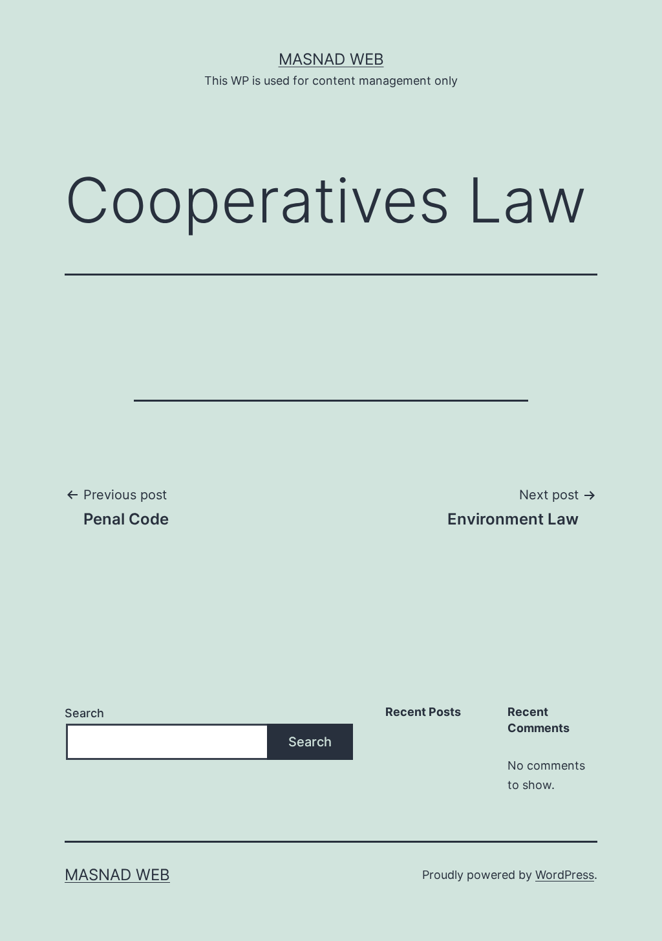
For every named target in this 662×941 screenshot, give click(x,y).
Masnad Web (331, 59)
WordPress (564, 875)
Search (84, 713)
